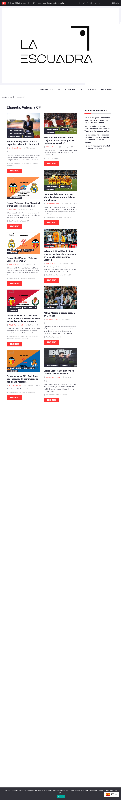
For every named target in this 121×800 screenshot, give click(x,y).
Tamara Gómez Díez (15, 385)
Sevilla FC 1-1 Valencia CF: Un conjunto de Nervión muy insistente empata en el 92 (59, 140)
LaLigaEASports (14, 336)
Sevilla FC (64, 129)
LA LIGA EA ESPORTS (52, 395)
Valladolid (25, 339)
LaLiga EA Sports (14, 136)
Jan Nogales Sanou (15, 148)
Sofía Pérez (12, 209)
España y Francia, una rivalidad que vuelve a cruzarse (97, 147)
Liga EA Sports (23, 336)
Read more (14, 171)
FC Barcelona (25, 163)
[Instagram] (87, 3)
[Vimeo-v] (95, 3)
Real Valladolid (30, 307)
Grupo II (29, 133)
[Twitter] (83, 3)
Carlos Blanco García (52, 204)
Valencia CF (10, 166)
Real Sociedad (29, 368)
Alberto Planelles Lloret (16, 325)
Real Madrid (17, 221)
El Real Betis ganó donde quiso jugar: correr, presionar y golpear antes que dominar (97, 120)
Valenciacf (18, 339)
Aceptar (61, 796)
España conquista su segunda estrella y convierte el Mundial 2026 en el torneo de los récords (96, 138)
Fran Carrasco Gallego (53, 319)
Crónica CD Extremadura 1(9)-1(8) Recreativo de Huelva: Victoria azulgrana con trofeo (97, 128)
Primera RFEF (29, 136)
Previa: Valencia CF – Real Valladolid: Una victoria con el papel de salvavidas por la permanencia (23, 318)
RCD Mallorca (34, 163)
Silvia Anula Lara (14, 264)
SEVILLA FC (49, 158)
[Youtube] (91, 3)
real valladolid (33, 336)
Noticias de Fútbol (8, 97)
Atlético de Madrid (15, 130)
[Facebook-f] (79, 3)
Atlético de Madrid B (16, 133)
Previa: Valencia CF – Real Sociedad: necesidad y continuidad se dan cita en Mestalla (23, 379)
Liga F (11, 221)
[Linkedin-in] (99, 3)
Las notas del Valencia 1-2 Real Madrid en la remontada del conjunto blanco (60, 197)
